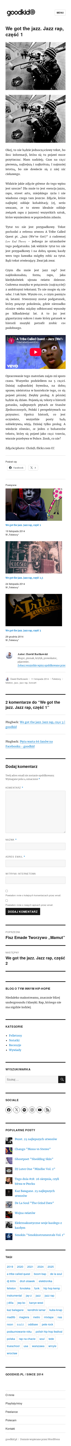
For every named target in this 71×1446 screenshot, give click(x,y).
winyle (52, 1346)
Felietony (56, 678)
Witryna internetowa (21, 873)
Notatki (14, 1040)
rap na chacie (27, 1339)
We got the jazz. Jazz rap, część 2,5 (24, 577)
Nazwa (11, 839)
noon (10, 1324)
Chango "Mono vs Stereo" (33, 1149)
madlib (11, 1317)
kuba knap (55, 1310)
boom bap (40, 1274)
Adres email (15, 856)
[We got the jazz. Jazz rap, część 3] (34, 610)
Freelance (12, 1412)
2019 (10, 1267)
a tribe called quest (18, 1274)
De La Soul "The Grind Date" (34, 1203)
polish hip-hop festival (49, 1332)
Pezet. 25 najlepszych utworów (36, 1139)
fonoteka (25, 1288)
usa (26, 1346)
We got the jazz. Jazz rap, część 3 (23, 630)
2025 (51, 1267)
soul (42, 1339)
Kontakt (10, 1429)
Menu (60, 12)
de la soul (56, 1274)
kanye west (36, 1303)
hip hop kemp (51, 1288)
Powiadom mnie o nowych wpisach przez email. (29, 905)
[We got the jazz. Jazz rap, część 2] (34, 504)
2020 (20, 1267)
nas (60, 1317)
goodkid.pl (11, 1439)
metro (36, 1317)
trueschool (13, 1346)
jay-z (29, 1295)
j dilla (10, 1303)
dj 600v (11, 1281)
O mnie (10, 1395)
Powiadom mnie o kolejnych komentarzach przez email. (33, 895)
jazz (16, 682)
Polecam (11, 1420)
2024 (40, 1267)
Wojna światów (25, 1213)
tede (51, 1339)
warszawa (38, 1346)
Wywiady (15, 1050)
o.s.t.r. (20, 1324)
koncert (32, 682)
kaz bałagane (15, 1310)
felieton (9, 682)
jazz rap (24, 682)
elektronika (45, 1281)
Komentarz (14, 787)
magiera (24, 1317)
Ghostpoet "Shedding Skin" (34, 1159)
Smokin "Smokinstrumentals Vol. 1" (40, 1235)
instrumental (14, 1295)
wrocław (12, 1353)
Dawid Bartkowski (19, 678)
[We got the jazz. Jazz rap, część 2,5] (34, 557)
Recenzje (15, 1045)
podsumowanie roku (19, 1332)
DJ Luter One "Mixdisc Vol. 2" (35, 1169)
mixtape (49, 1317)
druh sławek (27, 1281)
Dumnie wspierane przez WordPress (40, 1439)
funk (36, 1288)
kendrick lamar (36, 1310)
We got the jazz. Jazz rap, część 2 (23, 525)
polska (11, 1339)
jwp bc (21, 1303)
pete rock (47, 1324)
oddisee (33, 1324)
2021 (30, 1267)
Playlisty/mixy (14, 1403)
